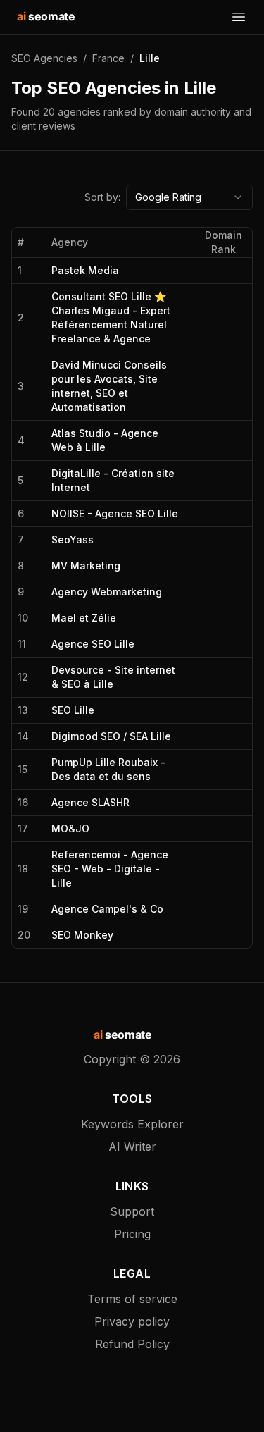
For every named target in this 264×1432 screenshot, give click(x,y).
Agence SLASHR (90, 802)
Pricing (132, 1234)
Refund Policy (132, 1344)
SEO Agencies (44, 58)
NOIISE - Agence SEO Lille (114, 513)
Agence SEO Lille (92, 644)
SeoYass (72, 539)
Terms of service (132, 1299)
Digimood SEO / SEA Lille (111, 736)
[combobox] (189, 197)
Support (132, 1211)
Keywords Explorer (132, 1124)
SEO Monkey (82, 935)
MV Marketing (85, 566)
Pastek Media (85, 270)
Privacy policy (132, 1321)
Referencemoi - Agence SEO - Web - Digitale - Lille (109, 868)
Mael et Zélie (83, 618)
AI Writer (132, 1147)
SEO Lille (72, 710)
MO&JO (70, 828)
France (108, 58)
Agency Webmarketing (106, 592)
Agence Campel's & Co (107, 909)
